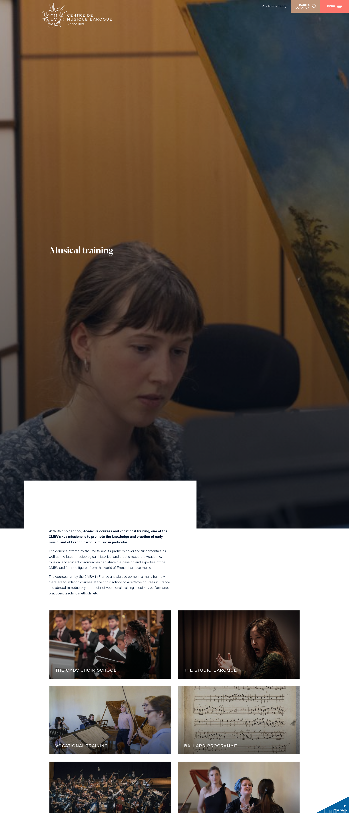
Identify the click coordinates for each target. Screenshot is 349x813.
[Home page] (75, 16)
